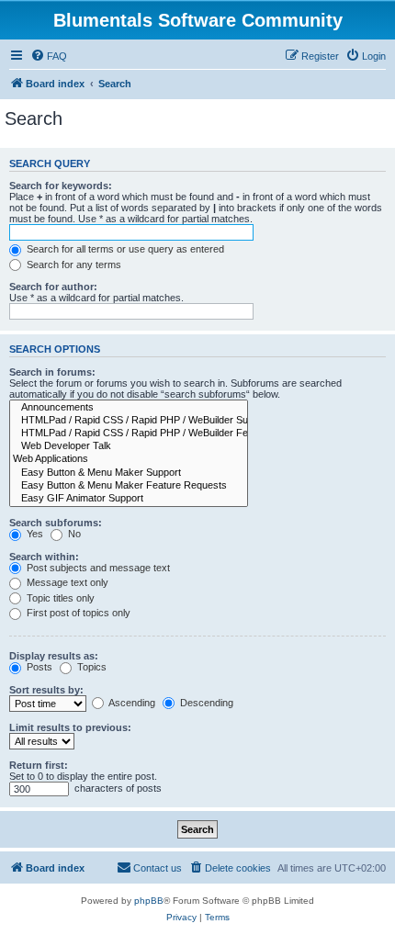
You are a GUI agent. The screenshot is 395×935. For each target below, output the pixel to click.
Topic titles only (59, 597)
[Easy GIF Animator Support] (128, 498)
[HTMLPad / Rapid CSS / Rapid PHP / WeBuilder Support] (128, 420)
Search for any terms (72, 264)
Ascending (131, 702)
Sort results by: (46, 689)
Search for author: (53, 286)
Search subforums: (55, 522)
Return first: (38, 765)
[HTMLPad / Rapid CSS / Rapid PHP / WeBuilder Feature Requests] (128, 433)
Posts (38, 666)
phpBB (149, 901)
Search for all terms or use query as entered (124, 248)
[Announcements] (128, 407)
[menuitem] (48, 56)
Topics (90, 666)
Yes (33, 533)
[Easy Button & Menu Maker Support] (128, 473)
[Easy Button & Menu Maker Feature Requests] (128, 485)
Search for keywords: (60, 185)
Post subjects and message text (97, 567)
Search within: (44, 556)
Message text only (66, 582)
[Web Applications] (128, 459)
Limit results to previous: (70, 727)
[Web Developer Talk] (128, 446)
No (73, 533)
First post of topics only (77, 612)
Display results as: (53, 655)
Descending (205, 702)
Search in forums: (52, 371)
